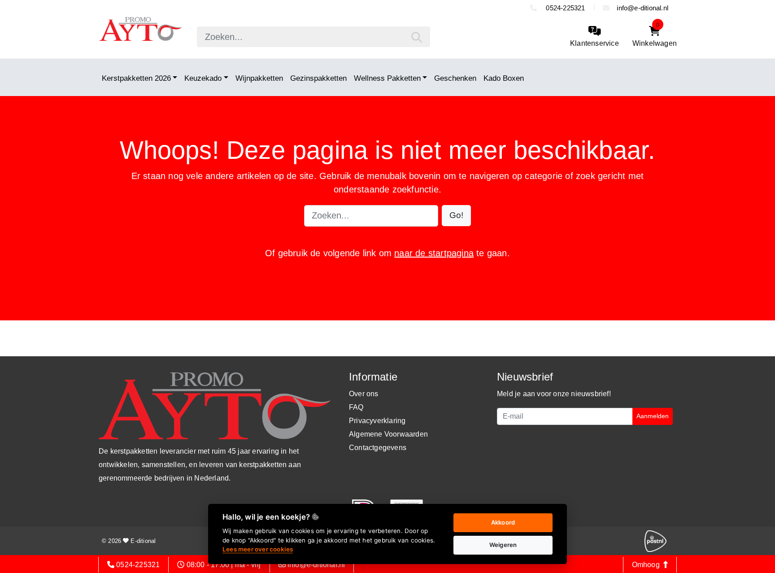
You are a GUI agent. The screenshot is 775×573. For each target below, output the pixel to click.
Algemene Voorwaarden (388, 434)
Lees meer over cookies (257, 549)
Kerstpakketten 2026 (136, 78)
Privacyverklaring (377, 420)
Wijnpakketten (259, 78)
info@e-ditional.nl (642, 8)
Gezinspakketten (318, 78)
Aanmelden (652, 416)
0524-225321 (564, 8)
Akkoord (503, 522)
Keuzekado (203, 78)
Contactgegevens (377, 447)
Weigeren (503, 544)
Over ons (364, 394)
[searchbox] (313, 36)
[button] (456, 215)
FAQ (356, 407)
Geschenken (455, 78)
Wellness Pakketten (387, 78)
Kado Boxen (503, 78)
